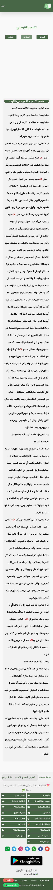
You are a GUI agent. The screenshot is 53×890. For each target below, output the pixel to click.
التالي (11, 37)
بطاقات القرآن (19, 807)
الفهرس (26, 37)
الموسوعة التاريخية (42, 801)
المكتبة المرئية (44, 807)
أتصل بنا (24, 880)
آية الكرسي (7, 777)
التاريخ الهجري (19, 812)
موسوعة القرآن (19, 830)
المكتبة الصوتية (18, 801)
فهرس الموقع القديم (25, 777)
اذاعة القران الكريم (42, 824)
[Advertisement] (26, 68)
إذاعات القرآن (45, 830)
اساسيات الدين (44, 836)
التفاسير (46, 812)
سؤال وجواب (20, 836)
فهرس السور (20, 795)
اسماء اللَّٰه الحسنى (42, 818)
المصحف (21, 824)
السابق (42, 37)
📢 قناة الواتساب (11, 885)
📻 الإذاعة (8, 880)
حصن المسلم (20, 818)
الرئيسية (46, 795)
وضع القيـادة (45, 841)
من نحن (34, 880)
